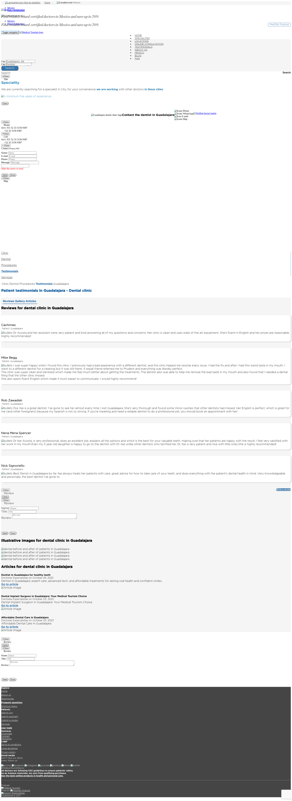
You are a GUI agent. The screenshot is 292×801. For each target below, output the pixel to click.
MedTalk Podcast (279, 24)
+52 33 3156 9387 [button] (12, 130)
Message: (5, 162)
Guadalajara (61, 284)
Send (4, 175)
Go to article (9, 584)
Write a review (283, 490)
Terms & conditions (11, 745)
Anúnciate (6, 734)
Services (6, 277)
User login (6, 728)
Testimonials (9, 271)
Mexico (11, 8)
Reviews (9, 301)
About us (6, 695)
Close (4, 103)
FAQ (137, 58)
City (3, 61)
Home (4, 691)
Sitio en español (32, 3)
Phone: (4, 159)
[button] (181, 111)
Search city (7, 713)
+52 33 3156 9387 (12, 142)
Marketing (6, 739)
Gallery (20, 301)
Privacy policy (8, 752)
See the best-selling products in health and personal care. (32, 776)
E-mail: (4, 156)
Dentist (6, 259)
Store (47, 3)
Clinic (4, 253)
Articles (31, 301)
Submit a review (9, 720)
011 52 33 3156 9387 (14, 139)
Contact (5, 736)
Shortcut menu (9, 706)
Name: (4, 153)
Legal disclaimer (9, 749)
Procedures (9, 265)
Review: (6, 518)
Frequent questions (11, 703)
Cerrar (5, 497)
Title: (4, 511)
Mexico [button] (76, 3)
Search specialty (9, 717)
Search (9, 68)
